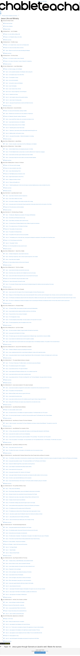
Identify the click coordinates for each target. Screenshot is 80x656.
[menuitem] (0, 14)
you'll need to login (44, 651)
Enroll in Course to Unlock (40, 652)
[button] (0, 12)
